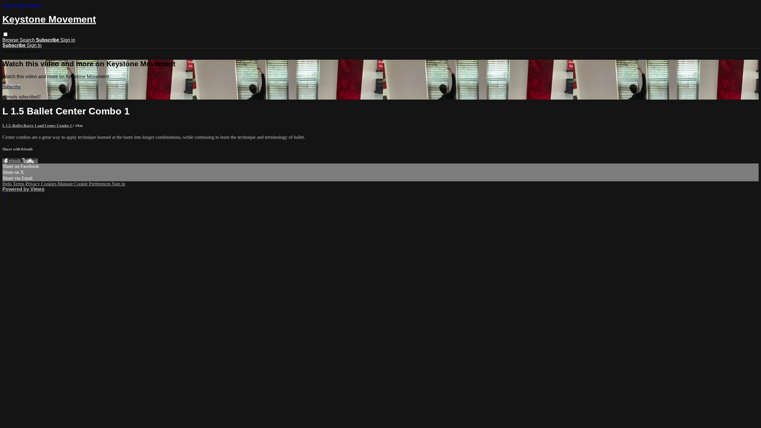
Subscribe (11, 86)
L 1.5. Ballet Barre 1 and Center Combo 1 (37, 125)
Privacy (33, 183)
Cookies (49, 183)
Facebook (12, 160)
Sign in (67, 40)
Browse (11, 40)
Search (28, 40)
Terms (19, 183)
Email (32, 160)
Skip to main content (21, 4)
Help (7, 183)
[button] (5, 34)
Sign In (34, 45)
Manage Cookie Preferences (85, 183)
